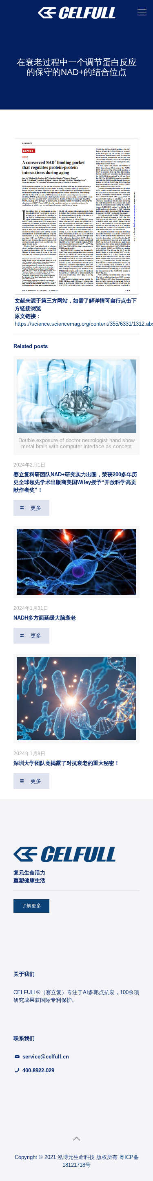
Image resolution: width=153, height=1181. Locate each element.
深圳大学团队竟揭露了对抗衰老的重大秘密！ (66, 763)
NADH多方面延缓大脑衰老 (44, 618)
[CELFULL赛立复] (76, 12)
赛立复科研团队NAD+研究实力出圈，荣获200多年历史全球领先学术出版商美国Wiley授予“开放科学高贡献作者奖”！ (75, 482)
